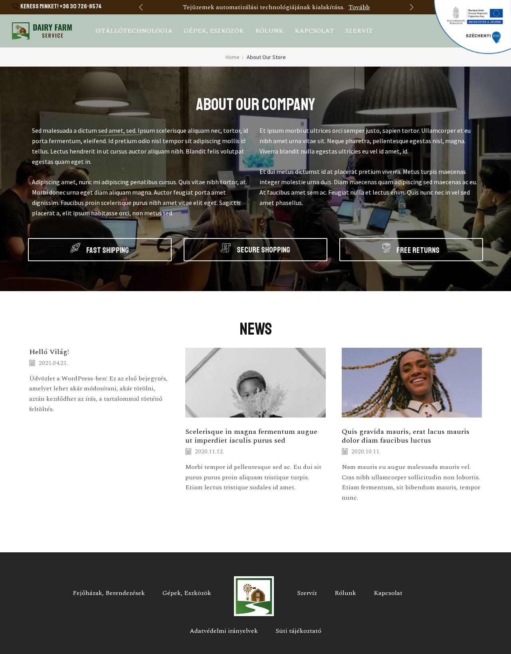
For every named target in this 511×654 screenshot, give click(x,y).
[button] (141, 7)
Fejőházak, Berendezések (109, 593)
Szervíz (359, 30)
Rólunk (269, 30)
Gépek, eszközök (214, 30)
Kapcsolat (314, 30)
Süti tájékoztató (298, 631)
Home (233, 57)
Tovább (359, 7)
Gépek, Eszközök (186, 593)
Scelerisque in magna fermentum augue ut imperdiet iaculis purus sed (251, 436)
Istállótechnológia (133, 30)
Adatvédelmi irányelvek (224, 631)
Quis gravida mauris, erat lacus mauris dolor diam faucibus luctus (405, 436)
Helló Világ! (49, 352)
